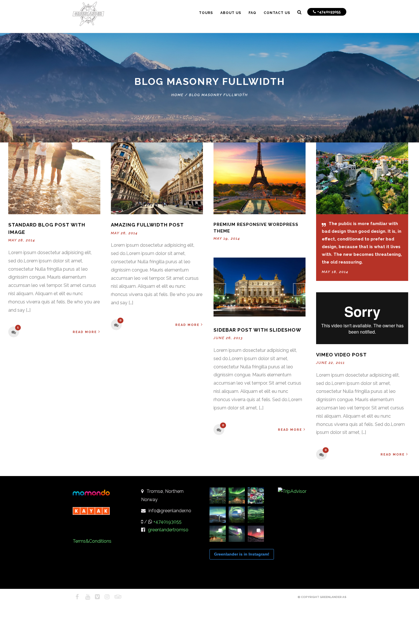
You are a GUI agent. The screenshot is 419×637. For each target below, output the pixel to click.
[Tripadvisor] (114, 597)
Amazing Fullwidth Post (147, 225)
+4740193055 (167, 521)
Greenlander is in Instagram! (241, 554)
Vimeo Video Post (341, 355)
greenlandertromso (168, 529)
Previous (219, 289)
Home (177, 95)
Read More (85, 332)
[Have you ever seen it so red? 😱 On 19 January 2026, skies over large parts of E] (256, 534)
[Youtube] (85, 597)
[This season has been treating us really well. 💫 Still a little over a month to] (218, 534)
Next (299, 289)
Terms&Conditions (92, 541)
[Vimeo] (95, 597)
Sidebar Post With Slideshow (257, 330)
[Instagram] (104, 597)
